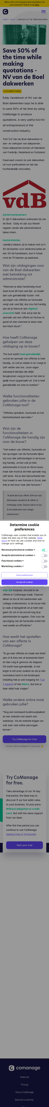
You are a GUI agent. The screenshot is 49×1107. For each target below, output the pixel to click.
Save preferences (24, 575)
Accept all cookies (24, 582)
